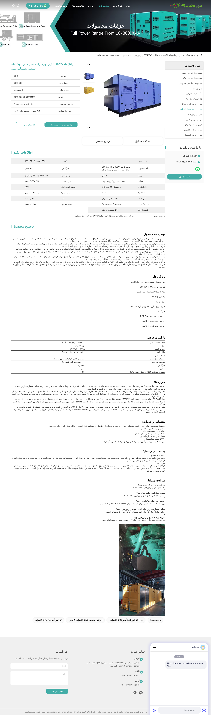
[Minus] (154, 647)
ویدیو (90, 5)
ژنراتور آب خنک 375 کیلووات (48, 620)
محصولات (104, 5)
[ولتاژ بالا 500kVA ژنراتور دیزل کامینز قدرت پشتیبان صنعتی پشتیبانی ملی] (131, 95)
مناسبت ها (78, 5)
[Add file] (204, 710)
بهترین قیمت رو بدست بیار (61, 125)
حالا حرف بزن (36, 5)
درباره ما (117, 5)
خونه (127, 5)
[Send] (154, 710)
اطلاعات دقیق (142, 141)
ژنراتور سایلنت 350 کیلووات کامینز (85, 620)
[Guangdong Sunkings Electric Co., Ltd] (186, 5)
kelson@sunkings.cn (186, 161)
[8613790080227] (135, 693)
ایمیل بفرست (57, 691)
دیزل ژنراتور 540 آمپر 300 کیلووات (126, 620)
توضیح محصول (103, 141)
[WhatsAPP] (197, 169)
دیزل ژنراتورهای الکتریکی (171, 55)
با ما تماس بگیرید (60, 5)
